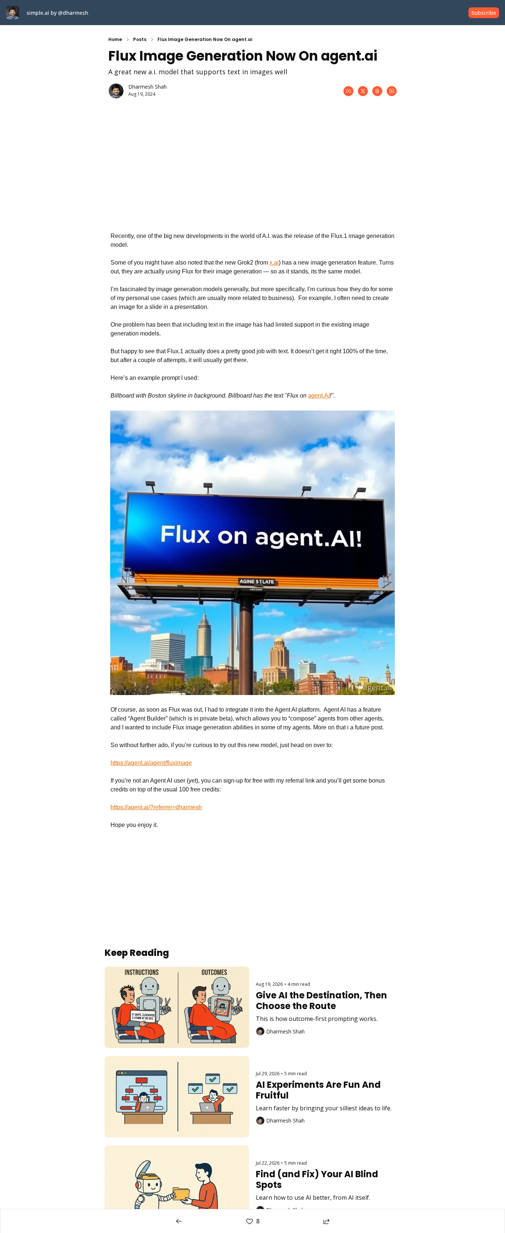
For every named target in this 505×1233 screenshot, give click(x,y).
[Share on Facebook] (348, 91)
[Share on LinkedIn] (392, 91)
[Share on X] (363, 91)
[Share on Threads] (377, 91)
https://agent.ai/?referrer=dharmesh (156, 807)
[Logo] (12, 12)
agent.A (318, 395)
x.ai (274, 262)
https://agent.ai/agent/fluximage (151, 763)
